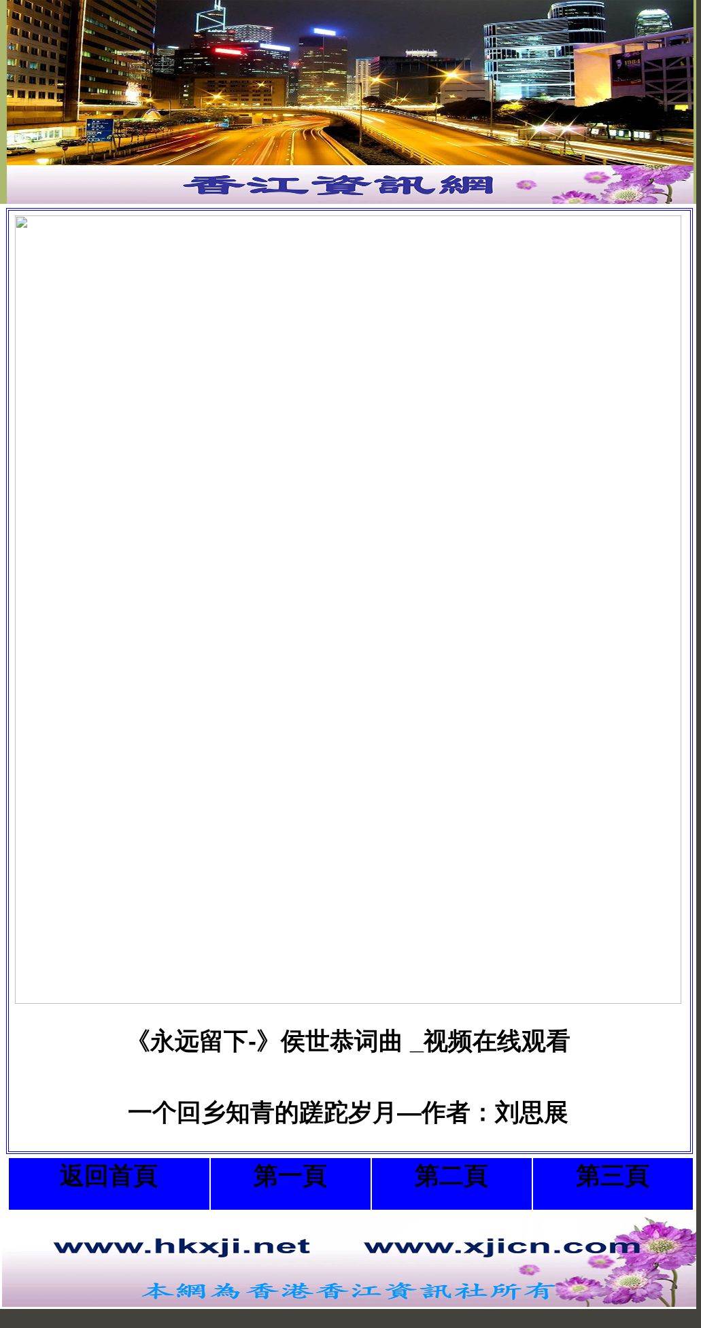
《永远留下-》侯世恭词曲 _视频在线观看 (348, 1041)
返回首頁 (109, 1175)
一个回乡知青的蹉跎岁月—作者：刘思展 (348, 1112)
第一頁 (290, 1175)
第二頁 (451, 1175)
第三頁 (612, 1175)
